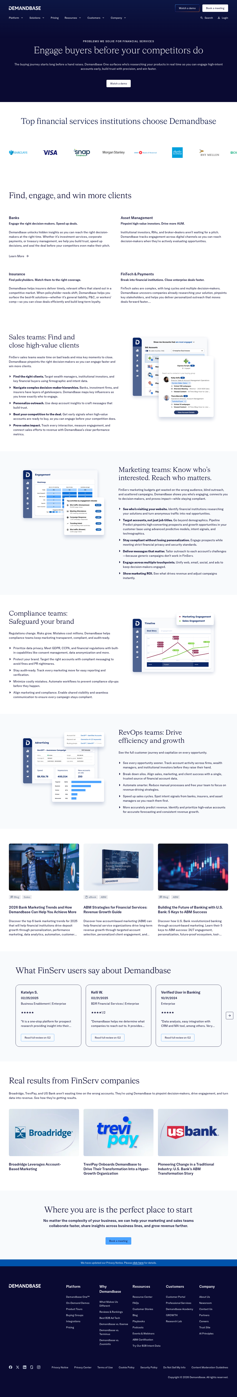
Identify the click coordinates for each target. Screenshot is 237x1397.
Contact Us (205, 1309)
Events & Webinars (143, 1333)
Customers (93, 17)
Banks (14, 218)
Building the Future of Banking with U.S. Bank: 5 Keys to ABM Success (190, 909)
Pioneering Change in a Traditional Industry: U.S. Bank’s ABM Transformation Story (186, 1169)
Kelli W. (97, 992)
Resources (71, 17)
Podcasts (138, 1327)
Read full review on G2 (38, 1037)
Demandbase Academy (179, 1309)
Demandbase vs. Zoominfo (109, 1342)
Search (209, 17)
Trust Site (204, 1327)
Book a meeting (215, 8)
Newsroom (205, 1303)
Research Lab (174, 1321)
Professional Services (178, 1303)
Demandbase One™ (77, 1296)
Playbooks (139, 1321)
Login (225, 17)
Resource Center (142, 1296)
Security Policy (148, 1367)
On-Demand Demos (77, 1303)
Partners (204, 1315)
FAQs (136, 1303)
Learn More (16, 256)
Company (116, 17)
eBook (92, 897)
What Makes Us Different (108, 1303)
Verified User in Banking (180, 992)
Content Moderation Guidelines (209, 1367)
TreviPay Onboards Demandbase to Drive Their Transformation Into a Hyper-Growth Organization (116, 1169)
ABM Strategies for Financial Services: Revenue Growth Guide (115, 909)
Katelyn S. (29, 992)
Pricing (55, 17)
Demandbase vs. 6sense (113, 1324)
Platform (14, 17)
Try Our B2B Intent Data (147, 1345)
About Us (204, 1296)
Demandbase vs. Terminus (109, 1332)
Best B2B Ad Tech (109, 1318)
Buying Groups (74, 1315)
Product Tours (74, 1309)
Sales (27, 897)
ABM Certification (143, 1339)
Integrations (73, 1321)
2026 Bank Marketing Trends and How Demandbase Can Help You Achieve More (42, 909)
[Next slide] (229, 1015)
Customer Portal (175, 1296)
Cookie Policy (126, 1367)
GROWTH (172, 1315)
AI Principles (206, 1333)
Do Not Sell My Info (174, 1367)
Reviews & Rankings (111, 1311)
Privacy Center (82, 1367)
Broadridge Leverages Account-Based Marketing (35, 1166)
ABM (103, 897)
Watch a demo (187, 8)
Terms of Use (105, 1367)
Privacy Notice (60, 1367)
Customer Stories (143, 1309)
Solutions (34, 17)
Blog (16, 897)
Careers (204, 1321)
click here (138, 1262)
